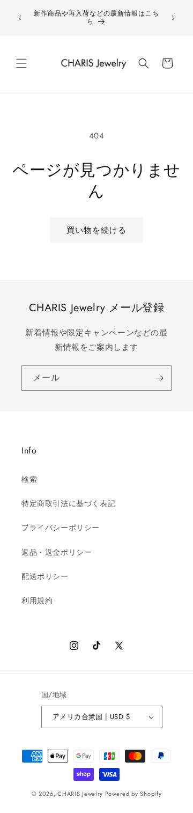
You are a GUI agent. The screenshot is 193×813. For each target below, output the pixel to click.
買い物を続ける (96, 230)
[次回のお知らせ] (173, 18)
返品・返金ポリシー (56, 552)
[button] (21, 63)
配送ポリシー (45, 576)
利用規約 (37, 600)
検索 (29, 479)
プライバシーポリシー (60, 527)
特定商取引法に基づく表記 (68, 503)
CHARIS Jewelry (80, 793)
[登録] (159, 378)
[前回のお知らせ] (20, 18)
